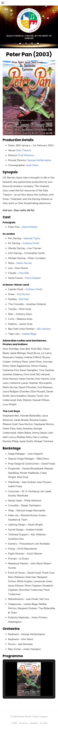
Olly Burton (23, 294)
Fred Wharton (26, 155)
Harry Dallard (32, 278)
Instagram (34, 723)
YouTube (44, 723)
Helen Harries (24, 263)
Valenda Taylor (32, 238)
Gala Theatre (23, 150)
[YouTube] (38, 44)
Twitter (14, 723)
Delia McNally (29, 227)
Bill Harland (43, 328)
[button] (22, 688)
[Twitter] (20, 44)
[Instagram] (32, 44)
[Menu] (2, 2)
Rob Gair (24, 299)
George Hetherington (39, 160)
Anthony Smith (31, 243)
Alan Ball (24, 273)
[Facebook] (26, 44)
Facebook (23, 723)
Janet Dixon (32, 165)
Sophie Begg (29, 333)
